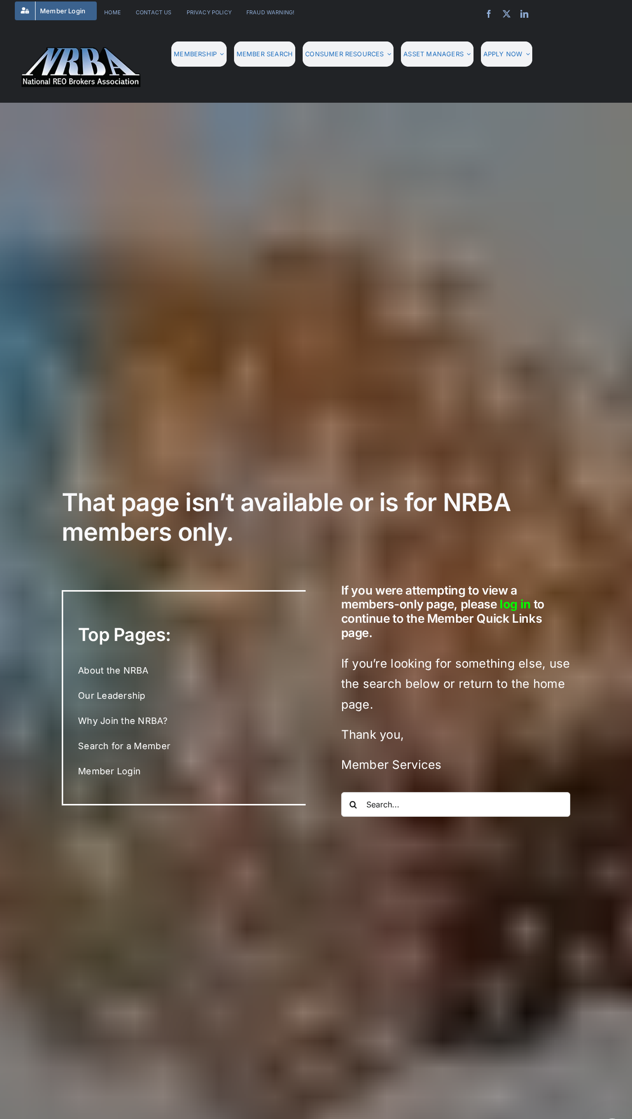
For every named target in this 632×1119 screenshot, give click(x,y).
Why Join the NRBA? (122, 721)
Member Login (109, 771)
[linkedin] (524, 14)
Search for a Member (124, 746)
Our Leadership (112, 695)
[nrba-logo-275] (81, 50)
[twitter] (507, 14)
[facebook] (489, 14)
